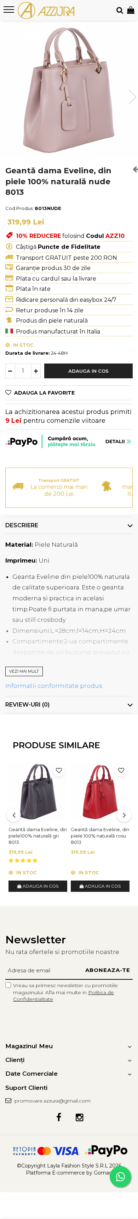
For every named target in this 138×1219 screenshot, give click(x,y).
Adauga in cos (88, 371)
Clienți (14, 1059)
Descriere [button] (21, 525)
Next (132, 97)
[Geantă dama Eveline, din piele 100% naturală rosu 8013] (100, 791)
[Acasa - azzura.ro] (46, 10)
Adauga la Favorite (44, 393)
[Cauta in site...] (119, 10)
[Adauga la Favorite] (58, 770)
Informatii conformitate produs (53, 685)
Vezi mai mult (24, 671)
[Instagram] (79, 1117)
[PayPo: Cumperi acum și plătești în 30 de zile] (69, 441)
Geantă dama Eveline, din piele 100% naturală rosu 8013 (100, 836)
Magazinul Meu (29, 1046)
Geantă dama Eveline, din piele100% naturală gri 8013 (37, 836)
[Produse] (10, 11)
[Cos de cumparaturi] (130, 10)
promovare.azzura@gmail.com (52, 1101)
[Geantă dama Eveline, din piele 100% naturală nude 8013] (69, 89)
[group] (69, 89)
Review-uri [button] (27, 704)
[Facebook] (58, 1117)
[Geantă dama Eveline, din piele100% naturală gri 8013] (37, 791)
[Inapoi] (132, 169)
